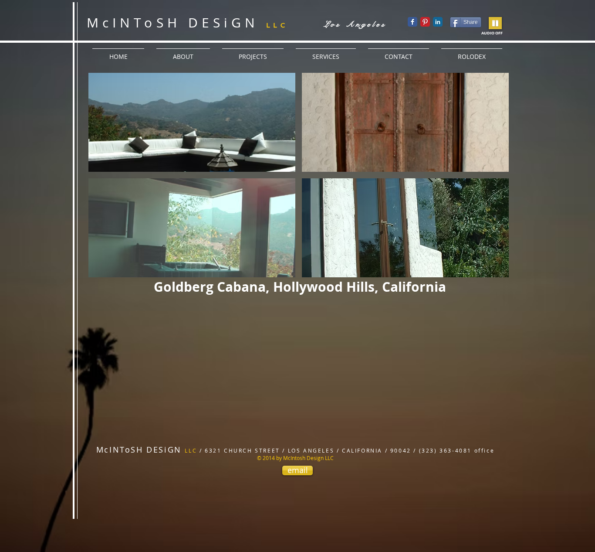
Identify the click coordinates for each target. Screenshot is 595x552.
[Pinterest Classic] (425, 22)
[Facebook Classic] (412, 22)
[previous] (107, 183)
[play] (491, 270)
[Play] (495, 23)
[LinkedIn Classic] (438, 22)
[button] (191, 122)
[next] (490, 183)
